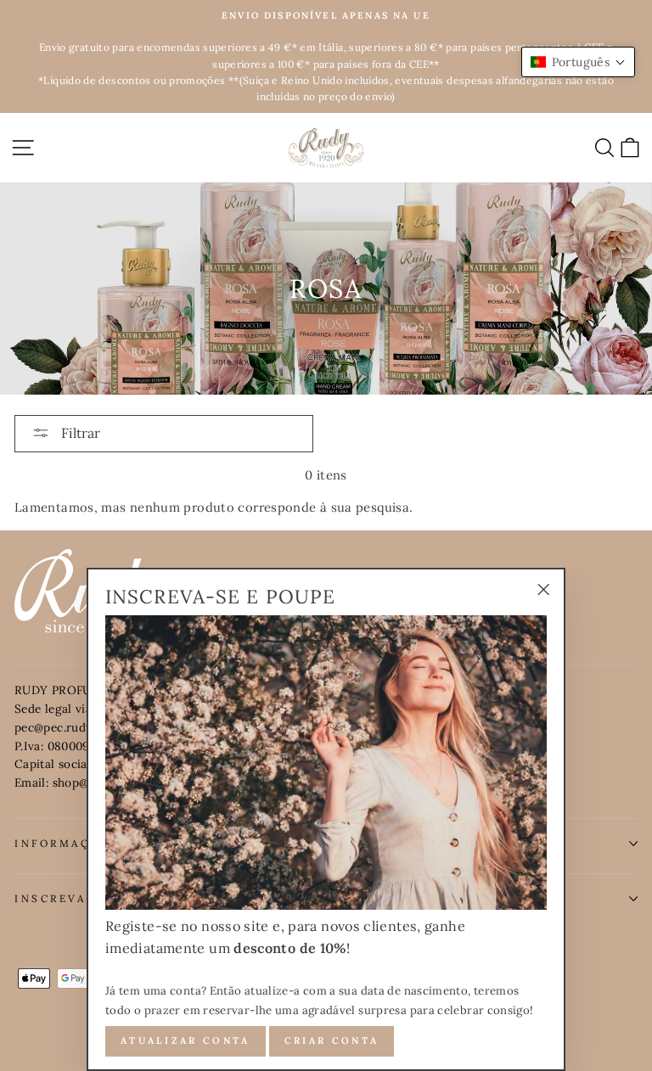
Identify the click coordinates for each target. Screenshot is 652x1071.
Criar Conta (331, 1040)
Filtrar (79, 432)
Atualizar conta (185, 1040)
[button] (578, 62)
